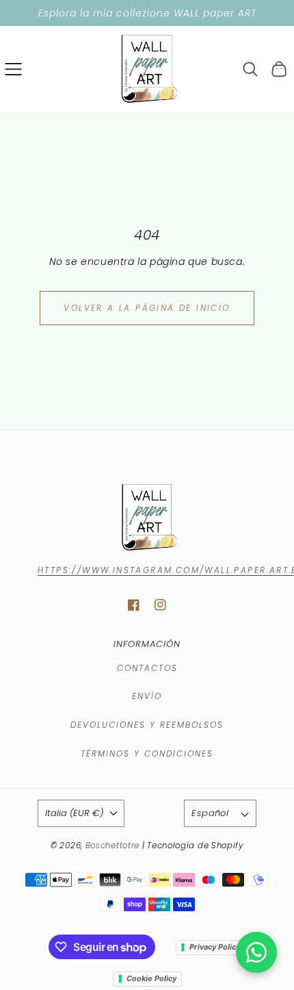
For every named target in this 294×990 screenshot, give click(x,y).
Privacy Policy (214, 947)
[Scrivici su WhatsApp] (256, 952)
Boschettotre (113, 845)
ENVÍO (147, 696)
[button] (13, 68)
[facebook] (133, 605)
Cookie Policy (151, 978)
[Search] (250, 69)
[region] (147, 13)
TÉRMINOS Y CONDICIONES (147, 753)
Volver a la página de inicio (147, 308)
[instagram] (160, 605)
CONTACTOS (147, 668)
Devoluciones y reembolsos (147, 725)
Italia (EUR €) (74, 813)
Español (209, 813)
